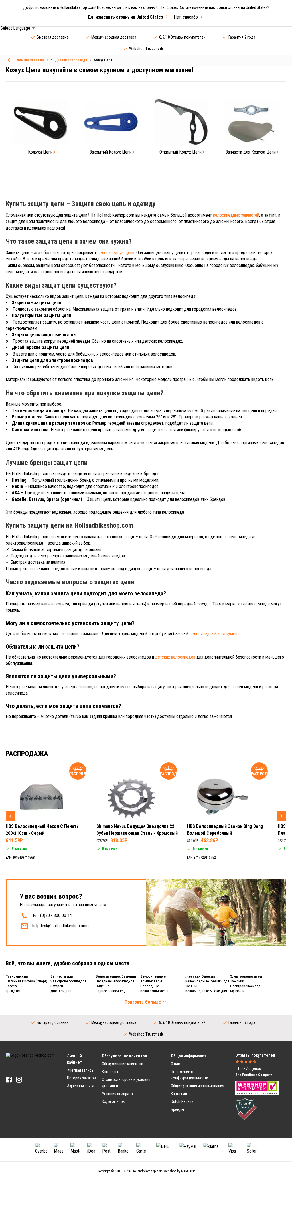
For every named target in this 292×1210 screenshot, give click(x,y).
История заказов (81, 1078)
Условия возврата (117, 1093)
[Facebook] (9, 1079)
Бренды (177, 1109)
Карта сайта (181, 1093)
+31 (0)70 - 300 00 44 (52, 915)
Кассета (12, 986)
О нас (175, 1063)
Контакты (110, 1071)
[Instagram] (19, 1079)
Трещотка (13, 991)
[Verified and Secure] (246, 1109)
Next (281, 816)
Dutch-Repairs (182, 1101)
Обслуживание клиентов (122, 1063)
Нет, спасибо (186, 17)
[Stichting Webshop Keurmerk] (257, 1087)
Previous (10, 816)
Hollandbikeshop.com (147, 1171)
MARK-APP (188, 1171)
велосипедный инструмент (214, 633)
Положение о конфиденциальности (189, 1074)
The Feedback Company (253, 1075)
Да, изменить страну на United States (125, 17)
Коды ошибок (113, 1101)
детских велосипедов (175, 657)
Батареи (56, 986)
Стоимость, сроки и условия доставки (126, 1082)
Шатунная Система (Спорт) (26, 981)
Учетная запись (80, 1070)
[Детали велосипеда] (9, 60)
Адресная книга (80, 1085)
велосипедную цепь (116, 252)
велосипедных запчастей (236, 215)
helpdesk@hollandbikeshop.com (60, 925)
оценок (249, 1068)
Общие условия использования (197, 1085)
